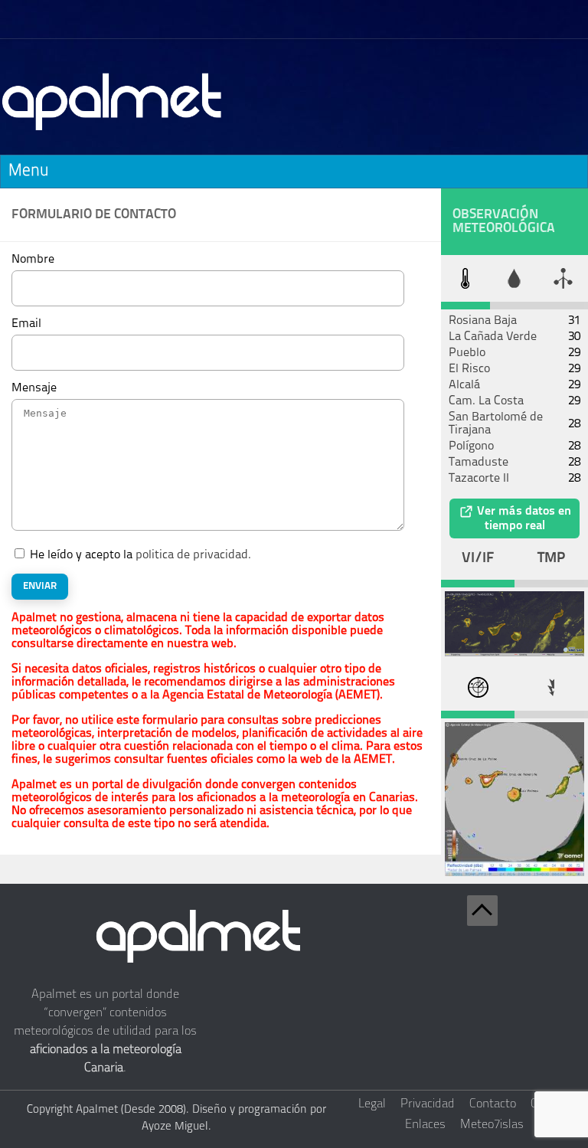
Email (26, 324)
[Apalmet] (113, 135)
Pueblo (467, 353)
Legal (372, 1104)
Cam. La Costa (486, 401)
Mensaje (34, 388)
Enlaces (425, 1125)
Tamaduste (478, 462)
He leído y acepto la (140, 555)
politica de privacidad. (193, 555)
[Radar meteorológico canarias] (514, 873)
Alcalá (464, 385)
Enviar (40, 586)
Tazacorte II (479, 479)
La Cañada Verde (493, 337)
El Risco (469, 369)
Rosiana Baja (483, 321)
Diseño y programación (249, 1110)
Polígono (471, 446)
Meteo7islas (492, 1125)
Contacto (492, 1104)
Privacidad (427, 1104)
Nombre (32, 259)
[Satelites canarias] (514, 653)
